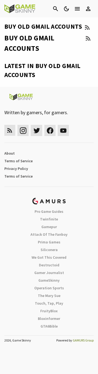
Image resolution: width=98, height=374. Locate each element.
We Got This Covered (49, 257)
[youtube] (63, 130)
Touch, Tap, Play (49, 303)
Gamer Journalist (49, 272)
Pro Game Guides (49, 211)
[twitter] (36, 130)
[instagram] (23, 130)
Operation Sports (49, 287)
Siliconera (49, 249)
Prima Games (49, 242)
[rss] (9, 130)
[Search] (55, 8)
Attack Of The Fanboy (49, 234)
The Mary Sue (49, 295)
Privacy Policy (16, 168)
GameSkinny (49, 280)
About (9, 153)
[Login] (88, 8)
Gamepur (49, 226)
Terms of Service (18, 160)
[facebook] (50, 130)
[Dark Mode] (66, 8)
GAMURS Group (83, 340)
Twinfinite (49, 219)
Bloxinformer (49, 318)
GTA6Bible (49, 326)
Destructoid (49, 265)
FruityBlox (49, 310)
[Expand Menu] (77, 8)
